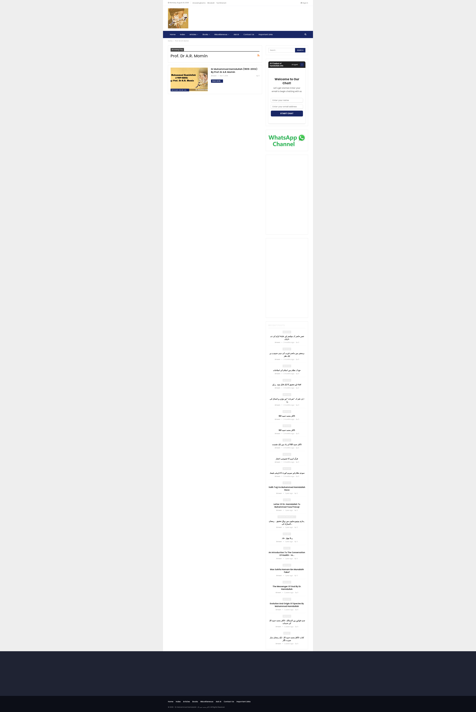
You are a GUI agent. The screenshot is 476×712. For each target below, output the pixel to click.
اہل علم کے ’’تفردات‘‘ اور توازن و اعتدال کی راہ (287, 400)
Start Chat (286, 113)
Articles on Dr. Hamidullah (180, 90)
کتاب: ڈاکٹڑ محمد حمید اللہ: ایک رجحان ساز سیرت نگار (287, 639)
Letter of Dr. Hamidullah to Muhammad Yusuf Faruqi (287, 505)
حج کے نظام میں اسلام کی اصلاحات (287, 370)
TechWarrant (221, 3)
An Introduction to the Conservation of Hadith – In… (287, 553)
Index (182, 34)
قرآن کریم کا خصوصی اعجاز (287, 458)
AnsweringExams (199, 3)
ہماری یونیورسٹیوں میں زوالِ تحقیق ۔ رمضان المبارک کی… (287, 522)
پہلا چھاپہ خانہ (287, 538)
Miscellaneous (220, 34)
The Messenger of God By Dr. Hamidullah (287, 587)
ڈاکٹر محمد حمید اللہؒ (287, 416)
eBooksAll (210, 3)
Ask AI (236, 34)
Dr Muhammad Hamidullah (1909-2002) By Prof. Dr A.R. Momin (234, 70)
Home (173, 34)
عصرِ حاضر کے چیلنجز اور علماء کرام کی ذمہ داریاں (286, 337)
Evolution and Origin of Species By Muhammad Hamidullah (287, 605)
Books (205, 34)
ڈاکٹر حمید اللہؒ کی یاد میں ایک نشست (287, 444)
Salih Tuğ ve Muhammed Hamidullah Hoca (287, 488)
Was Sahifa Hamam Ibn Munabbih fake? (287, 570)
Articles (193, 34)
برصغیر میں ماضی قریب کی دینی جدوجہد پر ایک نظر (286, 354)
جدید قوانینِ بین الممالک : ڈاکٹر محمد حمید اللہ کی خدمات (287, 622)
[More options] (302, 65)
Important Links (266, 34)
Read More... (217, 81)
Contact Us (248, 34)
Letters (287, 500)
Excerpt (287, 534)
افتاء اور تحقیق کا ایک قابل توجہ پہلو (287, 384)
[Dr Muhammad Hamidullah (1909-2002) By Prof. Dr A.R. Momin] (189, 79)
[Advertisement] (286, 194)
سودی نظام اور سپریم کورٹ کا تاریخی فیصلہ (287, 473)
